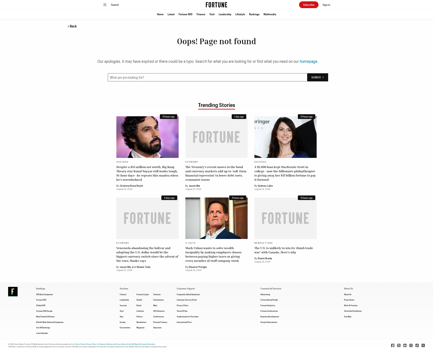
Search (115, 4)
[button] (160, 14)
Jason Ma (194, 186)
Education (157, 327)
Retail (138, 305)
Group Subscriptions (268, 322)
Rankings (254, 14)
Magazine (140, 327)
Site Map (347, 316)
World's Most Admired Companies (49, 322)
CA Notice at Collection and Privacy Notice (111, 344)
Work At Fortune (350, 305)
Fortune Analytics (267, 305)
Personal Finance (160, 322)
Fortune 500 (185, 14)
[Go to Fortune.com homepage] (216, 4)
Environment (125, 327)
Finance (201, 14)
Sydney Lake (265, 186)
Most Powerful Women (45, 316)
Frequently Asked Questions (188, 294)
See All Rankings (43, 327)
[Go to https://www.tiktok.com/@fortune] (417, 345)
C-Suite (190, 243)
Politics (139, 316)
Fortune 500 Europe (44, 311)
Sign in (326, 4)
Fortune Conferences (269, 311)
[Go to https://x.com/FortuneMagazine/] (399, 345)
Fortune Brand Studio (269, 300)
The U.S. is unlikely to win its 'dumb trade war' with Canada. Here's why (283, 250)
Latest (171, 14)
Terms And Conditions (353, 311)
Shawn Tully (143, 267)
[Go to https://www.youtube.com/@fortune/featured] (423, 345)
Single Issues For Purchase (187, 316)
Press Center (349, 300)
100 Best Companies (44, 294)
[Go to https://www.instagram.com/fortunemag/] (411, 345)
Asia (121, 316)
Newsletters (263, 243)
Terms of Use (79, 344)
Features (157, 294)
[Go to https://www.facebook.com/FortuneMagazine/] (392, 345)
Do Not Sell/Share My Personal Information (141, 344)
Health (139, 300)
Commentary (158, 300)
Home (160, 14)
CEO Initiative (159, 311)
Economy (191, 162)
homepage (308, 61)
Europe (123, 322)
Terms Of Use (182, 311)
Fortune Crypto (142, 294)
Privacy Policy (182, 305)
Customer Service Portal (187, 300)
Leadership (225, 14)
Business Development (269, 316)
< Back (72, 26)
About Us (347, 294)
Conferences (158, 316)
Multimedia (270, 14)
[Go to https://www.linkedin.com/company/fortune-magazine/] (405, 345)
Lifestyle (240, 14)
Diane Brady (265, 258)
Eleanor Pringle (198, 267)
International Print (184, 322)
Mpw (155, 305)
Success (122, 162)
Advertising (265, 294)
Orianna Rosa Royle (131, 186)
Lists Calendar (42, 333)
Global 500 (40, 305)
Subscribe (308, 4)
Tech (212, 14)
